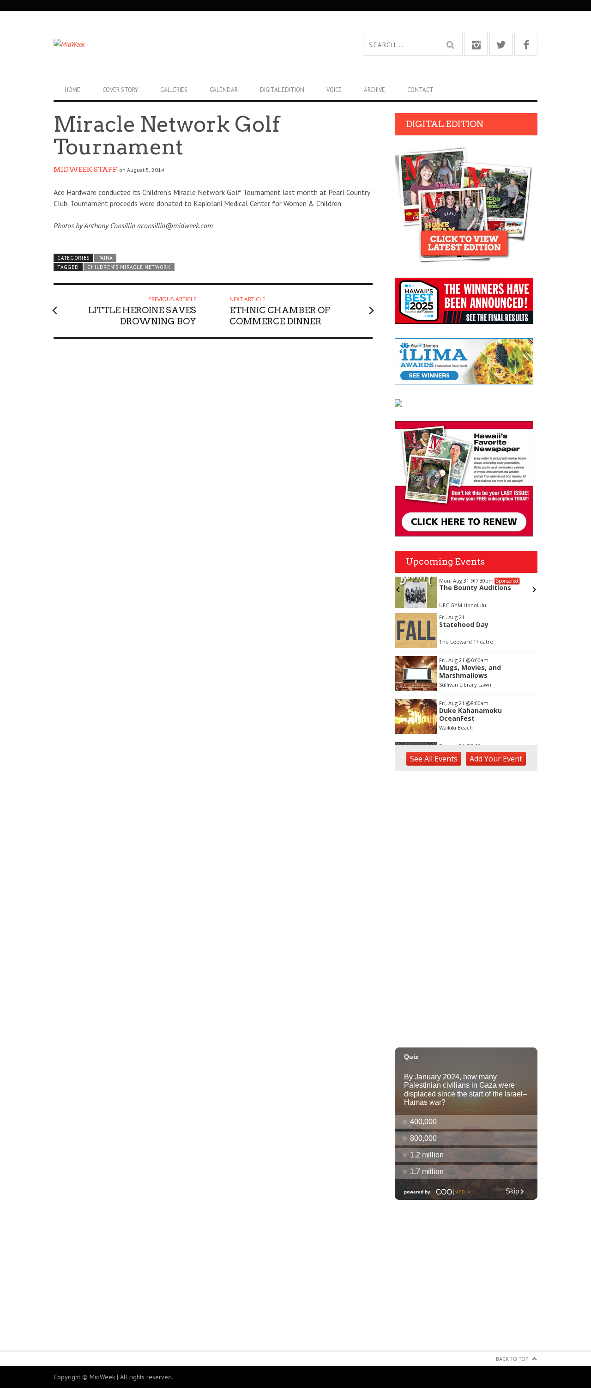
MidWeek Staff (85, 169)
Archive (374, 90)
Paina (105, 258)
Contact (420, 90)
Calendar (224, 90)
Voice (334, 90)
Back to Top (512, 1358)
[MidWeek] (175, 44)
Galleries (173, 90)
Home (72, 90)
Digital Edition (282, 90)
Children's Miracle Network (129, 267)
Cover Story (120, 90)
